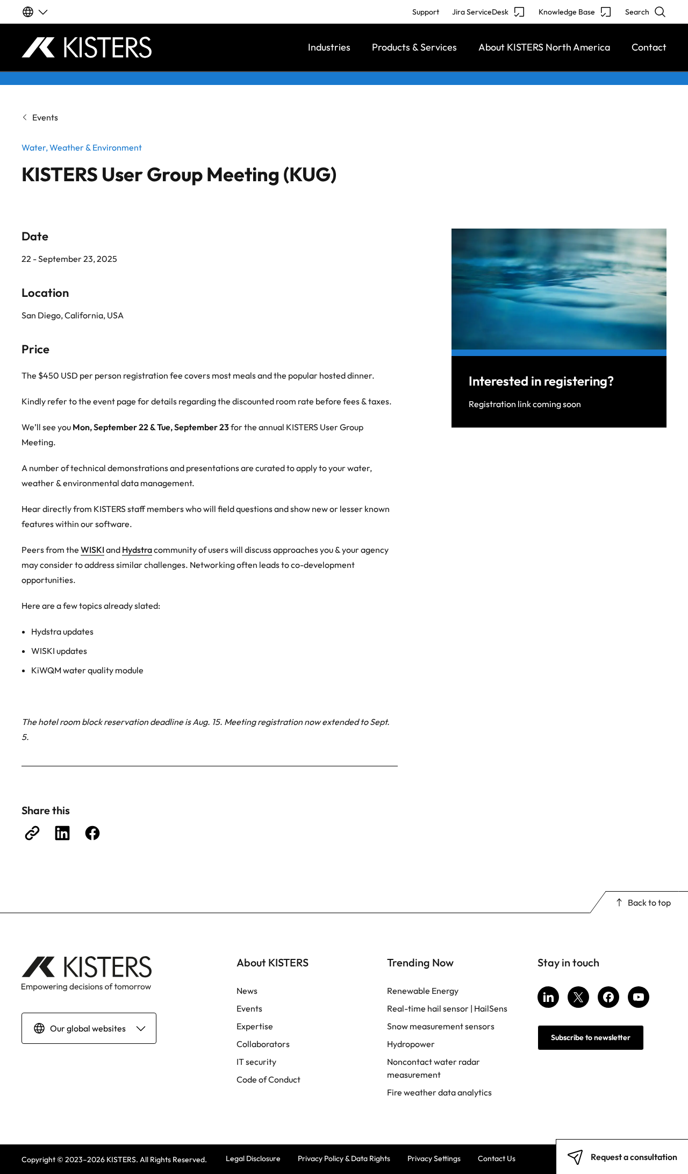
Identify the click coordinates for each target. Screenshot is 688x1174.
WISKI (92, 549)
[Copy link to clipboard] (32, 833)
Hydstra (137, 549)
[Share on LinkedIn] (62, 833)
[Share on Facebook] (92, 833)
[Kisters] (102, 47)
